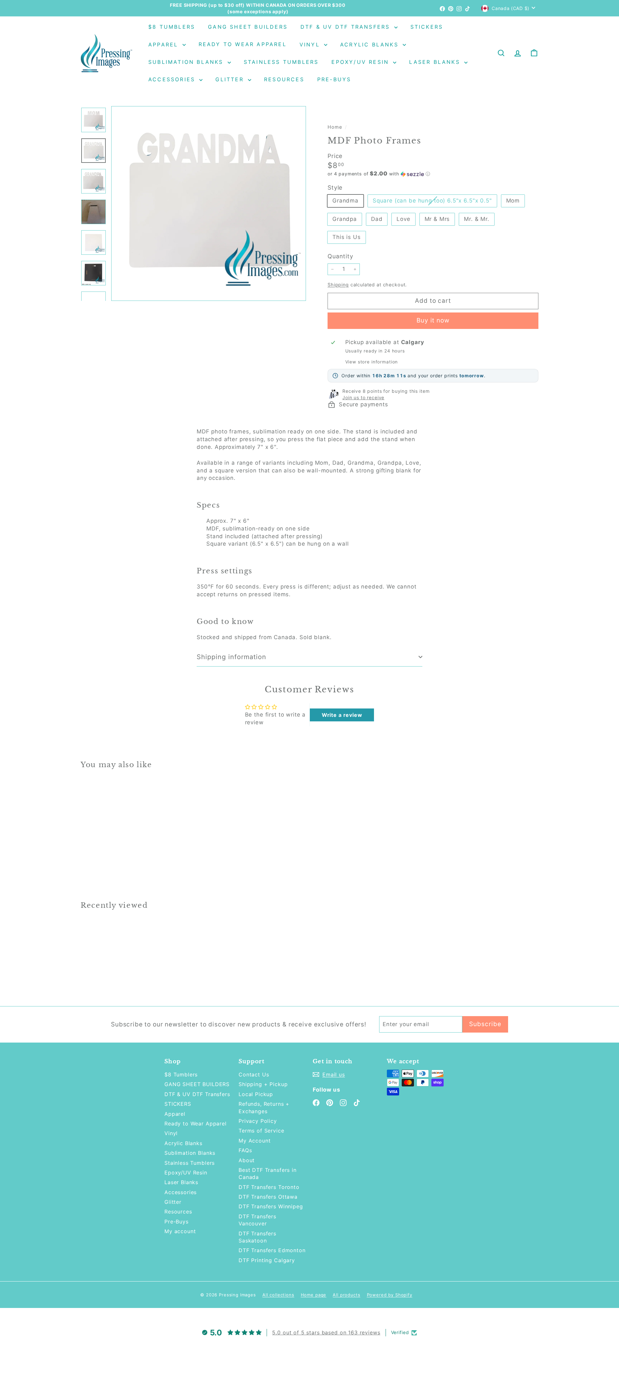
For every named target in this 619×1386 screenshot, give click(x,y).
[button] (433, 174)
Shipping (338, 284)
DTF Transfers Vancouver (257, 1220)
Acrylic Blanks (370, 44)
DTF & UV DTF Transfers (346, 27)
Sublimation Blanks (187, 62)
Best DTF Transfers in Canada (268, 1173)
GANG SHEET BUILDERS (248, 27)
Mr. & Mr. (476, 219)
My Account (255, 1140)
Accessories (173, 79)
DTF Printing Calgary (267, 1260)
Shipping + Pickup (263, 1084)
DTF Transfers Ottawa (268, 1196)
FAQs (245, 1150)
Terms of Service (261, 1130)
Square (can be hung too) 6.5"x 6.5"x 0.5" (435, 202)
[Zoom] (209, 203)
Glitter (230, 79)
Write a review (342, 715)
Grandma (345, 200)
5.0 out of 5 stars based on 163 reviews (326, 1332)
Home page (314, 1294)
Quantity (340, 256)
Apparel (164, 44)
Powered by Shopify (389, 1294)
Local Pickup (256, 1094)
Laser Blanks (436, 62)
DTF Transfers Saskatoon (257, 1237)
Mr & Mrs (437, 219)
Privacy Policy (258, 1121)
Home (335, 127)
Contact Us (254, 1074)
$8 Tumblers (171, 27)
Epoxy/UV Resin (361, 62)
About (247, 1160)
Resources (284, 79)
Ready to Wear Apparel (243, 44)
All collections (278, 1294)
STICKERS (426, 27)
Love (403, 219)
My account (180, 1231)
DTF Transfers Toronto (269, 1187)
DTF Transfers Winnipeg (271, 1206)
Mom (513, 200)
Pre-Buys (334, 79)
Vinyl (311, 44)
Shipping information (231, 657)
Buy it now (433, 320)
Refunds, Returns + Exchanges (264, 1107)
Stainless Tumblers (281, 62)
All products (346, 1294)
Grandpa (344, 219)
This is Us (346, 237)
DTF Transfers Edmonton (272, 1250)
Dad (377, 219)
